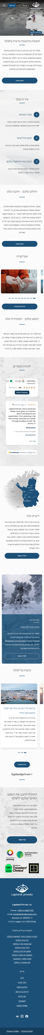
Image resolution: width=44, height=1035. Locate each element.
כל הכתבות (22, 764)
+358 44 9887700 (25, 910)
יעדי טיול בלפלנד (22, 940)
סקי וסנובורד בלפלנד (22, 962)
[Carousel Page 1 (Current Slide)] (34, 298)
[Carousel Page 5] (22, 298)
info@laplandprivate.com (25, 914)
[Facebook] (26, 1016)
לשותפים (22, 1001)
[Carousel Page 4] (25, 298)
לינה (22, 978)
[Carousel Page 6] (19, 298)
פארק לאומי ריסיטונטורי (22, 958)
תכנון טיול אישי (24, 138)
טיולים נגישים (22, 987)
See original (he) (30, 435)
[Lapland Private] (35, 5)
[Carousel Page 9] (10, 298)
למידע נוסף (22, 556)
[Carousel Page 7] (16, 298)
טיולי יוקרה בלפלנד (22, 947)
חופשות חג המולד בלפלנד (22, 955)
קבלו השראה (25, 114)
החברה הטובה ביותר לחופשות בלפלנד (22, 936)
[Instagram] (22, 1016)
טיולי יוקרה (22, 982)
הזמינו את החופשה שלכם (19, 161)
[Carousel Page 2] (31, 298)
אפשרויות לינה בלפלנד (22, 951)
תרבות (32, 285)
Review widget (26, 452)
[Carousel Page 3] (28, 298)
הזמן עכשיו (20, 80)
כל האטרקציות (19, 306)
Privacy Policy (13, 1031)
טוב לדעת (22, 996)
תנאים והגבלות (27, 1031)
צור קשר (12, 5)
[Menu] (4, 5)
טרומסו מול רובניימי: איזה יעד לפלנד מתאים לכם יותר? (19, 711)
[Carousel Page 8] (13, 298)
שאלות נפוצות (22, 1005)
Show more (31, 427)
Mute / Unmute (36, 32)
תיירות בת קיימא (22, 991)
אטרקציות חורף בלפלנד (22, 944)
